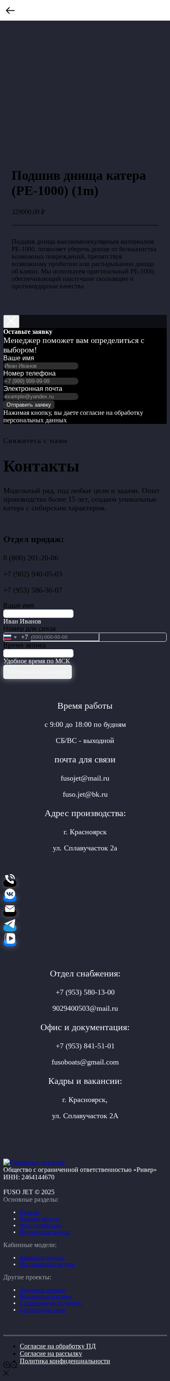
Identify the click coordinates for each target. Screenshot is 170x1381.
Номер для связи (29, 628)
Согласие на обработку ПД (58, 1346)
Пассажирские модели (47, 1264)
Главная (29, 1212)
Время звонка (24, 645)
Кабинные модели (42, 1258)
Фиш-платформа (40, 1225)
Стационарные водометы (51, 1303)
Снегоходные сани (43, 1310)
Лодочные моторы (42, 1290)
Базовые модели (40, 1219)
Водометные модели (45, 1232)
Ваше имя (18, 358)
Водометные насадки (46, 1296)
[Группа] (10, 898)
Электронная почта (32, 388)
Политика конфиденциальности (65, 1360)
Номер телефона (29, 373)
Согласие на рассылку (51, 1353)
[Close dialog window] (11, 321)
